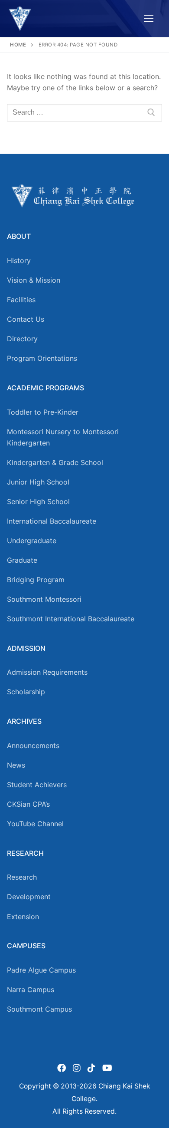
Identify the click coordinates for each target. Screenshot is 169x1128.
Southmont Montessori (44, 599)
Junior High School (38, 482)
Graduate (22, 560)
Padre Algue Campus (41, 970)
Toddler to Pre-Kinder (42, 412)
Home (18, 45)
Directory (22, 338)
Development (29, 896)
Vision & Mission (33, 280)
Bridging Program (36, 579)
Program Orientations (42, 358)
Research (22, 877)
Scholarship (26, 691)
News (16, 765)
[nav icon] (149, 18)
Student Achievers (37, 784)
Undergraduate (31, 540)
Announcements (33, 745)
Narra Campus (30, 989)
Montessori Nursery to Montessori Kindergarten (63, 437)
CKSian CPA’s (28, 804)
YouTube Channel (35, 823)
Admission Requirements (47, 672)
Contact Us (25, 319)
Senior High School (38, 501)
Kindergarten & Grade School (55, 462)
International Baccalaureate (51, 521)
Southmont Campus (39, 1009)
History (19, 260)
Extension (23, 916)
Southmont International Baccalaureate (70, 618)
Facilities (21, 299)
